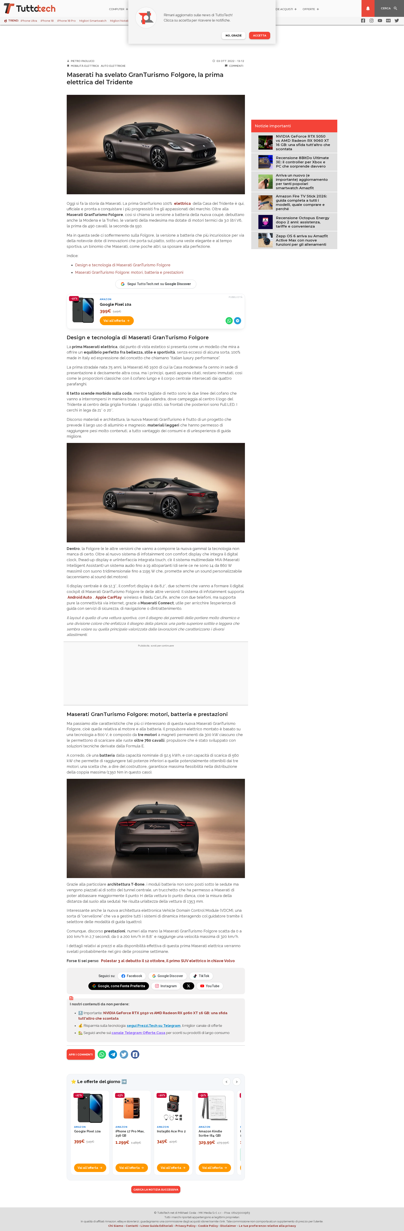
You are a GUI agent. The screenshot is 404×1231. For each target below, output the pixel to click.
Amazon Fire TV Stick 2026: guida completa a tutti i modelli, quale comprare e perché (301, 202)
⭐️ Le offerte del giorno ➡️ (99, 1081)
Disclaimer (228, 1225)
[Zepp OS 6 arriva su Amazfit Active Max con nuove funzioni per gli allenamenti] (265, 240)
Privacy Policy (185, 1225)
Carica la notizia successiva (155, 1189)
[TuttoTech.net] (35, 8)
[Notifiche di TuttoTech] (368, 8)
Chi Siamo (115, 1225)
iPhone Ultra (29, 20)
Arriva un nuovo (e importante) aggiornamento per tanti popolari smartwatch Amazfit (302, 181)
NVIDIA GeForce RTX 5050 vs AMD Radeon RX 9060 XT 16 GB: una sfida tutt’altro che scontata (303, 142)
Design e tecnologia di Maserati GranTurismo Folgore (122, 265)
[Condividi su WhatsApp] (229, 320)
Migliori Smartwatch (92, 20)
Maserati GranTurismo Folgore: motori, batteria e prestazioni (129, 272)
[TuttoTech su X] (188, 986)
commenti (236, 65)
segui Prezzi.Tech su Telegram (154, 1025)
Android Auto (80, 597)
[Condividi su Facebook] (135, 1054)
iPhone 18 (47, 20)
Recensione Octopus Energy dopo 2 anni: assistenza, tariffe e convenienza (302, 222)
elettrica (182, 203)
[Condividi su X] (124, 1054)
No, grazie (234, 35)
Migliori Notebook (122, 20)
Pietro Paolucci (82, 61)
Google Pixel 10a (115, 304)
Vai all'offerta (114, 321)
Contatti (132, 1225)
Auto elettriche (113, 65)
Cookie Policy (208, 1225)
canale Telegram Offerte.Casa (138, 1033)
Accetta (259, 35)
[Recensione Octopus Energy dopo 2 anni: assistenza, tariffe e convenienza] (265, 222)
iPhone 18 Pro (66, 20)
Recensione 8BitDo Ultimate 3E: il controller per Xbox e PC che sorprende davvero (302, 162)
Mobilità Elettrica (85, 65)
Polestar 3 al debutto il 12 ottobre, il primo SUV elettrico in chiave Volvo (168, 961)
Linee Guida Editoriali (157, 1225)
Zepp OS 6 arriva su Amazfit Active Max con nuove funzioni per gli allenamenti (302, 240)
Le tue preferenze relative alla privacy (267, 1225)
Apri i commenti (81, 1054)
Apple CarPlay (109, 597)
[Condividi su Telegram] (237, 320)
